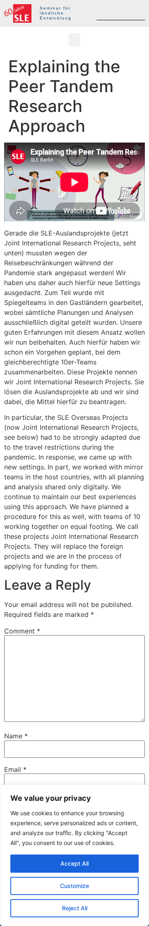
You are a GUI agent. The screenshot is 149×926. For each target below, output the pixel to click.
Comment (22, 631)
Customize (74, 885)
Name (16, 736)
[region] (74, 855)
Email (15, 769)
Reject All (74, 908)
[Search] (138, 13)
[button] (74, 40)
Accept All (74, 863)
